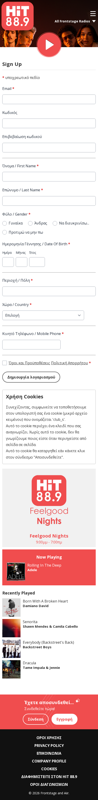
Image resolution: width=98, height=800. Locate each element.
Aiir (66, 793)
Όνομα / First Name (20, 165)
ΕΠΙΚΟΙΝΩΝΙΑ (49, 753)
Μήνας (21, 252)
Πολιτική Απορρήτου (69, 362)
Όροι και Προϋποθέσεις (29, 362)
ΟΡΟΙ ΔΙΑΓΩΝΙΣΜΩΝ (49, 784)
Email (8, 88)
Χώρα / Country (17, 304)
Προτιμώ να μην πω (26, 232)
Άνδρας (40, 223)
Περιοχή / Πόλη (17, 280)
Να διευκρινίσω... (74, 223)
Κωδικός (9, 112)
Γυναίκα (16, 223)
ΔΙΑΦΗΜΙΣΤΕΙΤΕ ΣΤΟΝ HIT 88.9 (49, 776)
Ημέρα (7, 252)
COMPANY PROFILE (49, 761)
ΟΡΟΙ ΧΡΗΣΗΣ (49, 737)
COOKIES (49, 768)
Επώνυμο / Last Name (22, 189)
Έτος (32, 252)
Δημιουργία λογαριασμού (31, 377)
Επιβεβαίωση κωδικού (22, 136)
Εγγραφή (64, 719)
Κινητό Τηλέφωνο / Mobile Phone (33, 333)
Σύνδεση (36, 719)
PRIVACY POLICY (49, 745)
